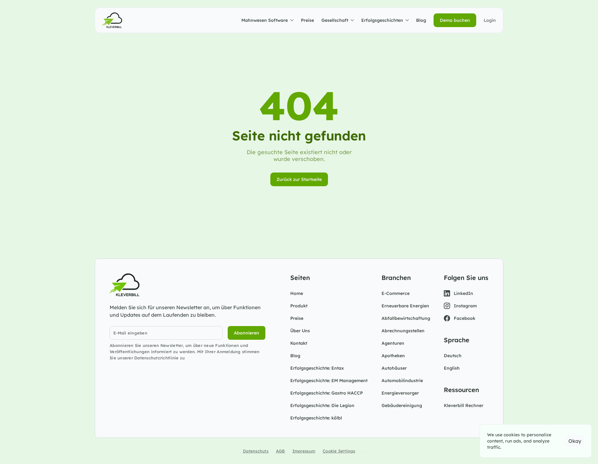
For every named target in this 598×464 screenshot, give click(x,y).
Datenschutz (255, 450)
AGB (280, 450)
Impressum (303, 450)
